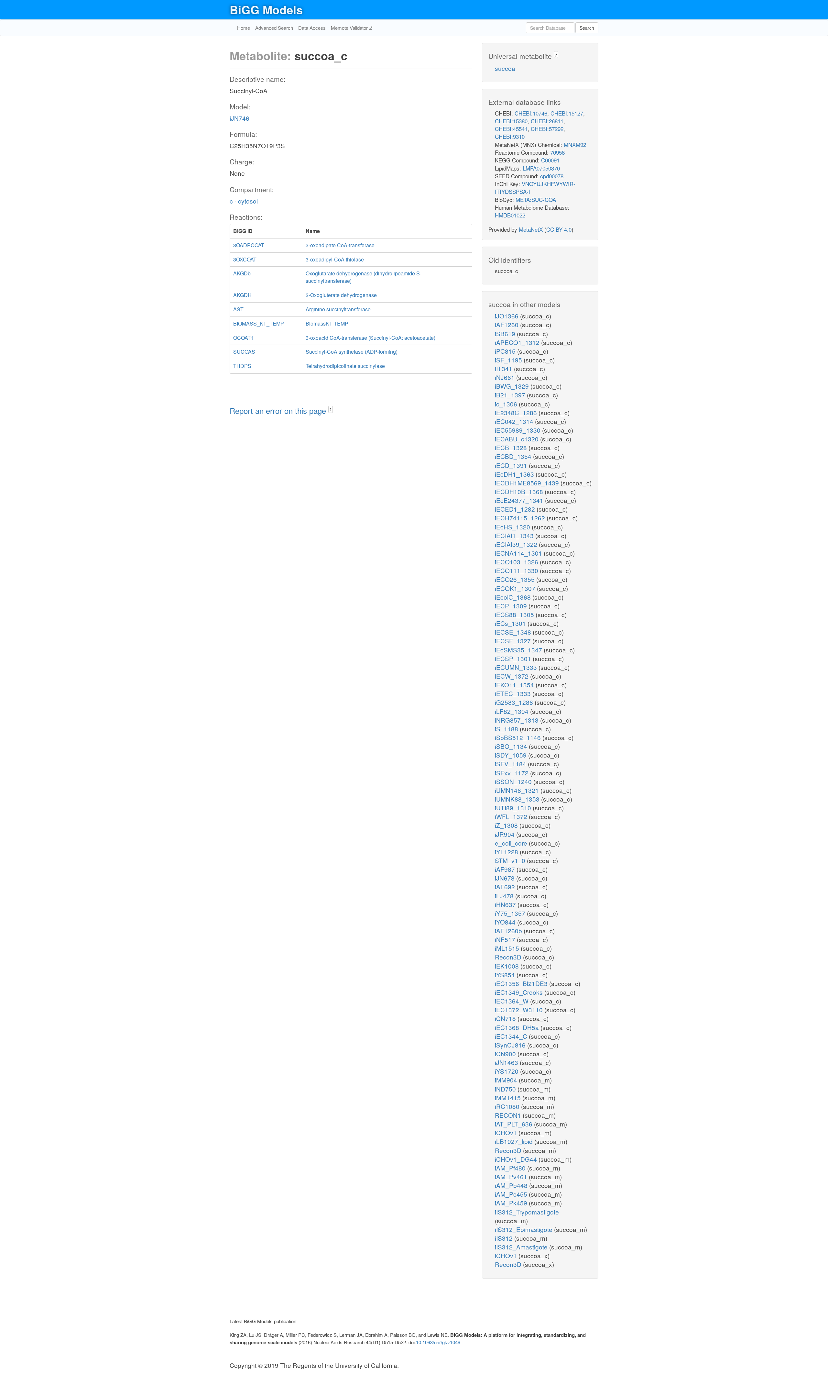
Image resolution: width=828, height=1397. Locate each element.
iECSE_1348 (514, 631)
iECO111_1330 (517, 570)
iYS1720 (507, 1071)
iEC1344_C (512, 1036)
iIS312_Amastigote (522, 1246)
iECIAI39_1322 (517, 544)
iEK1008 (507, 965)
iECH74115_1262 (521, 517)
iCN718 (506, 1018)
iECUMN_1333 (517, 667)
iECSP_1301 (514, 658)
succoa (505, 68)
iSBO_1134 (512, 746)
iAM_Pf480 (511, 1167)
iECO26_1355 (515, 579)
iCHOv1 (506, 1132)
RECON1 (509, 1115)
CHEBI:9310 (510, 136)
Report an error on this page (279, 410)
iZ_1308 (507, 825)
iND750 (506, 1088)
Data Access (312, 27)
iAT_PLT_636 (514, 1123)
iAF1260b (509, 930)
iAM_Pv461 (512, 1176)
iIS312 (504, 1238)
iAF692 (506, 886)
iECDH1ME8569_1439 (528, 482)
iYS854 (506, 974)
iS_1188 (507, 728)
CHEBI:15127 (566, 113)
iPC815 (506, 351)
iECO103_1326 (517, 561)
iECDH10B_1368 (520, 491)
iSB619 (506, 333)
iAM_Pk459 (512, 1202)
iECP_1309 (511, 605)
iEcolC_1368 (513, 597)
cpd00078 (551, 176)
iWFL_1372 (512, 816)
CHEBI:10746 (531, 113)
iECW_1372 (512, 675)
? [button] (330, 409)
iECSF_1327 (513, 640)
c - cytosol (244, 200)
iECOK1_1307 (516, 588)
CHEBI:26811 (547, 121)
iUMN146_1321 (517, 790)
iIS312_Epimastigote (524, 1229)
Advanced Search (274, 27)
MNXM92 (575, 144)
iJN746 (239, 118)
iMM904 (507, 1079)
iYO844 (506, 921)
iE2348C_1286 (517, 412)
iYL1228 (507, 851)
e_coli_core (512, 842)
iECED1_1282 (516, 508)
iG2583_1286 (515, 702)
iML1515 (508, 948)
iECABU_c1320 (517, 438)
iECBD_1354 (514, 456)
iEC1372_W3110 (519, 1009)
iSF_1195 (509, 359)
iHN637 (506, 904)
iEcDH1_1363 (515, 474)
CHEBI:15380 (511, 121)
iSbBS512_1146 (518, 737)
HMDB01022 (510, 215)
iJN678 (505, 877)
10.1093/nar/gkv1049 (438, 1342)
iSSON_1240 (514, 781)
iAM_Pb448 (512, 1185)
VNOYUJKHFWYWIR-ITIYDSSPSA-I (535, 187)
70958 (557, 152)
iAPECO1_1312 (518, 342)
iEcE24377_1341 (520, 500)
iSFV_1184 (511, 763)
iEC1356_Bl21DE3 (522, 983)
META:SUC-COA (536, 199)
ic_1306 (507, 403)
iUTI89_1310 (514, 807)
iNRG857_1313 (517, 719)
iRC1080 (508, 1106)
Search (587, 28)
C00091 (550, 160)
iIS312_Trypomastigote (527, 1211)
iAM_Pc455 (512, 1194)
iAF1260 (507, 324)
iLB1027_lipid (514, 1141)
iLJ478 (505, 895)
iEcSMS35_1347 (519, 649)
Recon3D (509, 956)
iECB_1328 (511, 447)
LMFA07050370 (541, 168)
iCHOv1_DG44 (517, 1159)
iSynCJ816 (511, 1044)
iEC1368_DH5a (517, 1027)
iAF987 (506, 869)
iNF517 (506, 939)
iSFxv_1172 (512, 772)
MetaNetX (531, 229)
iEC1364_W (512, 1000)
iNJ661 (505, 377)
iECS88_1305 (515, 614)
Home (243, 27)
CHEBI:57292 (547, 129)
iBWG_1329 (512, 386)
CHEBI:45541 (511, 129)
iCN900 (506, 1053)
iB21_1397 (511, 394)
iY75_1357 (511, 913)
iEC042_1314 (515, 421)
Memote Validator (350, 27)
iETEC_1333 (513, 693)
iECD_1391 (512, 465)
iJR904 (505, 834)
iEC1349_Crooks (519, 992)
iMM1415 (508, 1097)
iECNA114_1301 (519, 553)
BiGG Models (266, 9)
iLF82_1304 (512, 711)
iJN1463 (507, 1062)
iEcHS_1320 (513, 526)
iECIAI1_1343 (515, 535)
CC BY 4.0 (559, 229)
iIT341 (504, 368)
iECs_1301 (511, 623)
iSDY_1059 (511, 754)
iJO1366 (507, 315)
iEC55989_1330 (518, 430)
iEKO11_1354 (515, 684)
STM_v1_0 (511, 860)
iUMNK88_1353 (518, 798)
